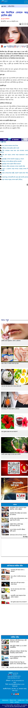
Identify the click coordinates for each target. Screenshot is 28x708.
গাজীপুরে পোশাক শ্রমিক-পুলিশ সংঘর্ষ (10, 148)
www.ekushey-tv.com (14, 678)
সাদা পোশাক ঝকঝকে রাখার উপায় (10, 145)
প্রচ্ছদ (4, 6)
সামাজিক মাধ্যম (21, 700)
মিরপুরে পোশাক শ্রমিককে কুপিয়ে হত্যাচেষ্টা (12, 161)
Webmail (14, 686)
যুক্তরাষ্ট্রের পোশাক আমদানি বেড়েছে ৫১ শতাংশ (13, 159)
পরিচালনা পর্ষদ (13, 700)
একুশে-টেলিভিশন (17, 705)
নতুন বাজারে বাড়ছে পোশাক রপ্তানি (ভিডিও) (12, 179)
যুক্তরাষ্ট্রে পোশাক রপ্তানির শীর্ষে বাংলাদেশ (11, 164)
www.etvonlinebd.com (14, 676)
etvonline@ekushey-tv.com (16, 684)
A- (22, 24)
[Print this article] (20, 24)
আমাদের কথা (5, 700)
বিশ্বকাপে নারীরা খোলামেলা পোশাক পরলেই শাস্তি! (13, 166)
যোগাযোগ (17, 702)
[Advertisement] (14, 619)
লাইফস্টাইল (11, 6)
